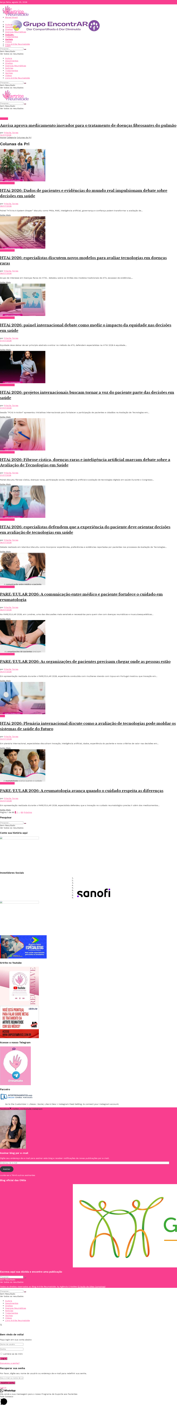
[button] (88, 1400)
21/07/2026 (5, 475)
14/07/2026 (5, 135)
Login (8, 46)
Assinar (6, 1169)
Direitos (9, 29)
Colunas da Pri (24, 137)
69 (22, 812)
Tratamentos (11, 37)
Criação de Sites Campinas (91, 1286)
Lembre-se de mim (13, 1354)
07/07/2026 (6, 340)
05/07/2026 (6, 671)
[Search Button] (25, 49)
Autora (8, 24)
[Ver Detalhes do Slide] (53, 31)
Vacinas (9, 39)
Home (3, 137)
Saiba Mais (5, 215)
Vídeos (8, 41)
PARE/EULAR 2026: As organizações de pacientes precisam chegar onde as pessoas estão (85, 661)
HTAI (2, 716)
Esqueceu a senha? (10, 1363)
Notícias (9, 34)
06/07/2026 (6, 542)
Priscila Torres (11, 132)
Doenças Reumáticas (15, 32)
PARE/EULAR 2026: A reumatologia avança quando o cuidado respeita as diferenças (81, 791)
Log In (3, 1387)
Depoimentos (11, 27)
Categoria (11, 137)
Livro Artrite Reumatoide (17, 44)
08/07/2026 (6, 206)
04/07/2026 (6, 739)
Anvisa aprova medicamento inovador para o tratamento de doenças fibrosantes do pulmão (88, 125)
